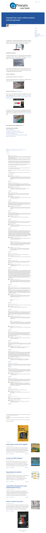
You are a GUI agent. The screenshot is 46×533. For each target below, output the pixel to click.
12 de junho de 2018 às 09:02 (17, 400)
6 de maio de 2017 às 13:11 (17, 279)
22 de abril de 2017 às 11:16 (17, 237)
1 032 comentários (11, 467)
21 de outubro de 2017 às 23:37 (14, 331)
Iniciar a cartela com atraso (14, 501)
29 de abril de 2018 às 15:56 (14, 368)
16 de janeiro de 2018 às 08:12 (14, 363)
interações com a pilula (16, 149)
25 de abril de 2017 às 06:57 (17, 247)
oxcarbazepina (29, 95)
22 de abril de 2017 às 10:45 (14, 155)
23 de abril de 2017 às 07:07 (14, 253)
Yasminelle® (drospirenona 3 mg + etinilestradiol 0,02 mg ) (16, 486)
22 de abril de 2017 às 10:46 (14, 182)
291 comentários (11, 481)
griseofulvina (24, 95)
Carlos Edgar (11, 187)
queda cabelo (36, 36)
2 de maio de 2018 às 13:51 (14, 378)
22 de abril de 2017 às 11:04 (17, 206)
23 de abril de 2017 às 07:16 (17, 255)
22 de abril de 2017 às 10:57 (14, 212)
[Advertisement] (18, 33)
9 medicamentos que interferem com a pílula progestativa (14, 132)
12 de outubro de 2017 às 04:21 (17, 326)
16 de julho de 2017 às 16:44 (17, 306)
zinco (15, 58)
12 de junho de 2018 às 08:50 (14, 396)
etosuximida (8, 96)
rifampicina (26, 96)
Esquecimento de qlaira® (14, 472)
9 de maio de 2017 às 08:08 (17, 294)
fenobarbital (12, 96)
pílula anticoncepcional (18, 91)
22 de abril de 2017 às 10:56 (14, 201)
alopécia (9, 149)
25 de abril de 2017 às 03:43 (14, 260)
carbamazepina (19, 95)
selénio (10, 58)
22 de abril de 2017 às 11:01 (17, 196)
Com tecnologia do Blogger (23, 530)
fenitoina (15, 96)
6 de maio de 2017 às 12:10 (14, 269)
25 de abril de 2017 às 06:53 (16, 241)
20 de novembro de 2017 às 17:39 (15, 351)
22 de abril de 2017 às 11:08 (17, 187)
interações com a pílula (37, 34)
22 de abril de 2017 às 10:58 (14, 229)
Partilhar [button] (7, 151)
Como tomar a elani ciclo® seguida (16, 444)
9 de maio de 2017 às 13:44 (16, 299)
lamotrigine (22, 96)
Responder (9, 181)
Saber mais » (27, 467)
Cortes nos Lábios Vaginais (14, 458)
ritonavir (29, 96)
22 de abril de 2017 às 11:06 (17, 224)
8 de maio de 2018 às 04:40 (17, 391)
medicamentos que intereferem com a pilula (39, 35)
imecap (12, 149)
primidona (18, 96)
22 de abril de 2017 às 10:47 (14, 192)
